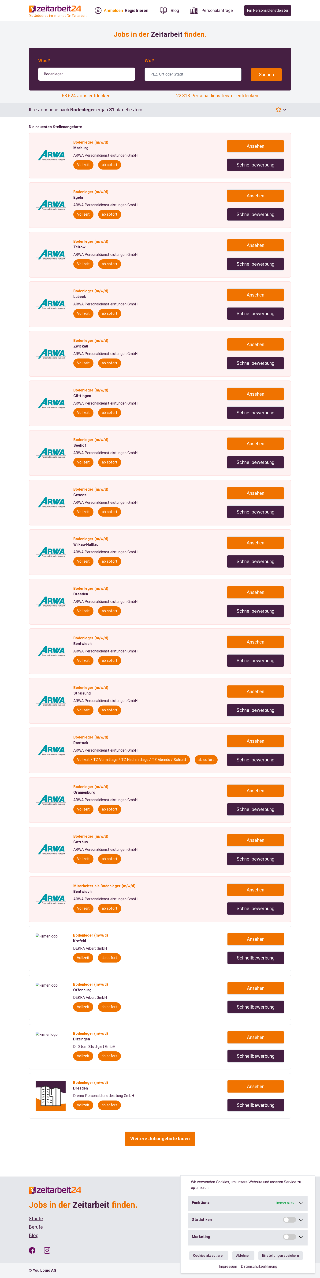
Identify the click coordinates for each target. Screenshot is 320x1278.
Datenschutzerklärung (259, 1266)
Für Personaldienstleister (267, 10)
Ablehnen (243, 1255)
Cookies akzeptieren (208, 1255)
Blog (33, 1235)
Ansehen (255, 146)
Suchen (266, 74)
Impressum (228, 1266)
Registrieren (136, 10)
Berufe (36, 1227)
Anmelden (113, 10)
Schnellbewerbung (255, 165)
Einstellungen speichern (280, 1255)
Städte (36, 1218)
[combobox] (86, 74)
